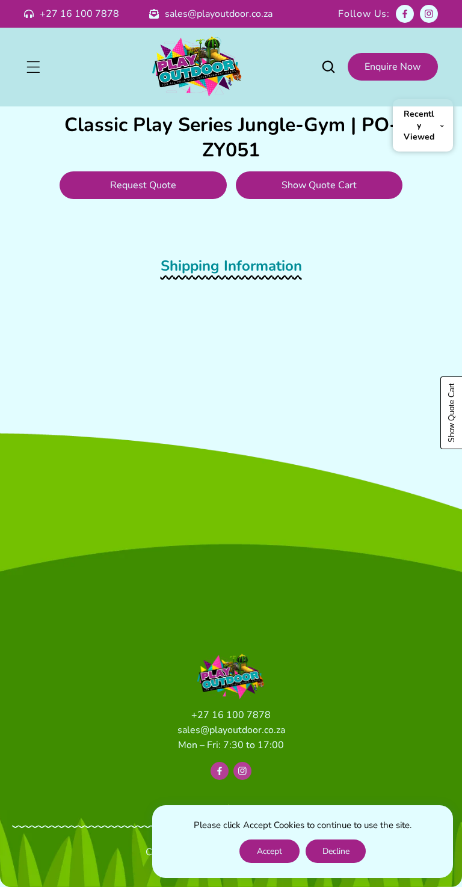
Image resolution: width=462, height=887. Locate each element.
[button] (33, 67)
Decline (336, 851)
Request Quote (143, 185)
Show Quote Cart (319, 185)
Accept (269, 851)
